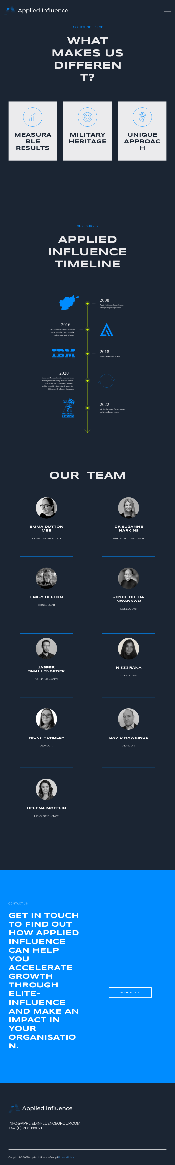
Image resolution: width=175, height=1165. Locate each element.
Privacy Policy (66, 1157)
